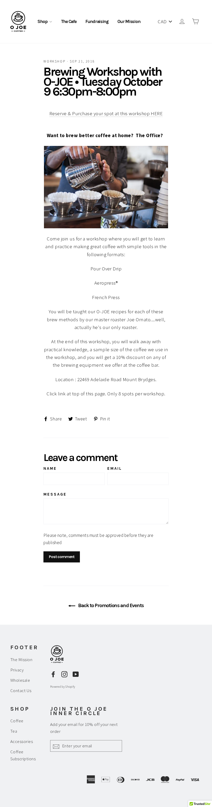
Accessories (21, 741)
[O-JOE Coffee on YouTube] (76, 674)
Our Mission (128, 21)
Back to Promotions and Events (110, 605)
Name (50, 468)
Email (114, 468)
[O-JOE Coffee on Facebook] (53, 674)
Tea (13, 731)
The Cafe (69, 21)
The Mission (21, 659)
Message (55, 494)
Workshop (54, 61)
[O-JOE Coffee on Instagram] (64, 674)
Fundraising (97, 21)
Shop (42, 21)
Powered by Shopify (62, 686)
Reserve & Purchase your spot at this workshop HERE (106, 113)
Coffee (17, 721)
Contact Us (21, 690)
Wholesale (20, 680)
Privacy (17, 670)
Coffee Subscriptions (23, 755)
